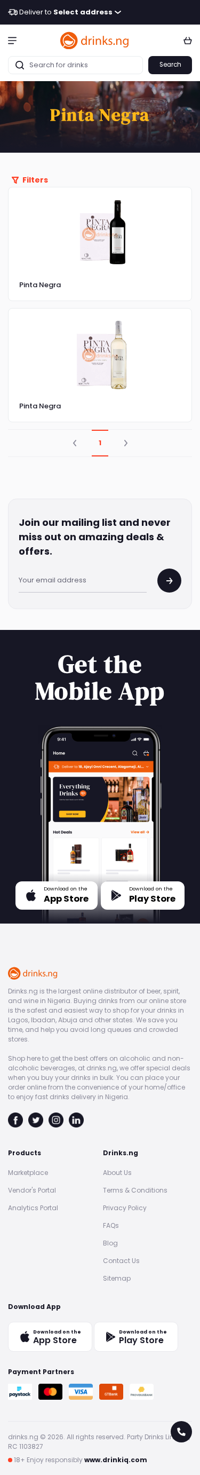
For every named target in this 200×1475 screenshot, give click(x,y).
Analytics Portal (33, 1207)
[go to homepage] (95, 40)
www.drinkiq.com (115, 1459)
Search (170, 64)
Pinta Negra (40, 285)
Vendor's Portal (32, 1190)
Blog (110, 1243)
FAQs (111, 1225)
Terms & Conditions (135, 1190)
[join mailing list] (169, 581)
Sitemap (117, 1278)
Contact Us (121, 1260)
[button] (12, 40)
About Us (117, 1172)
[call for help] (181, 1431)
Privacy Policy (125, 1207)
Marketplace (28, 1172)
